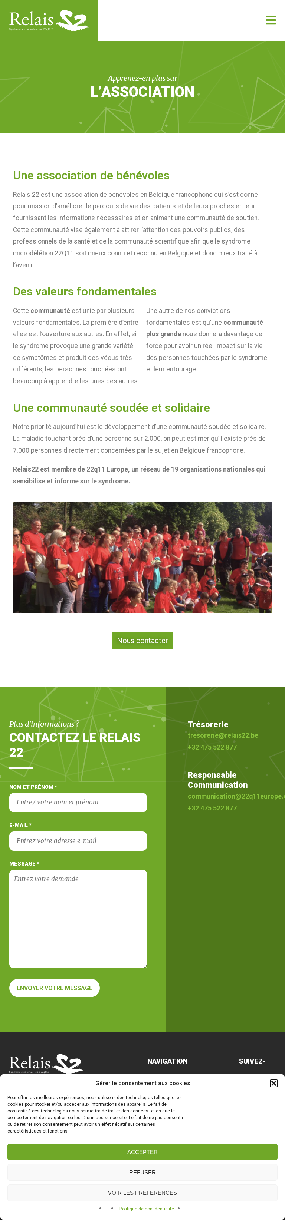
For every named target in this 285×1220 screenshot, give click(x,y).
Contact (246, 96)
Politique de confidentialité (146, 1208)
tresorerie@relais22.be (223, 735)
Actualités (245, 90)
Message (24, 864)
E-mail (20, 825)
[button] (274, 1083)
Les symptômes (244, 78)
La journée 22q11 (245, 84)
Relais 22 (53, 20)
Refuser (142, 1172)
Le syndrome (244, 71)
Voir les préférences (142, 1193)
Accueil (243, 56)
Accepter (142, 1152)
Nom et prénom (33, 787)
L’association (243, 64)
